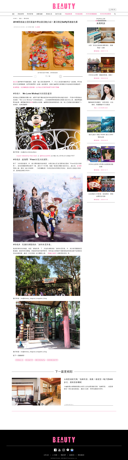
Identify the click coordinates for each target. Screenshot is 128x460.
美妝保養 (21, 14)
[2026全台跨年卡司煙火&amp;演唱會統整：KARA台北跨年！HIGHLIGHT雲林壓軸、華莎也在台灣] (101, 154)
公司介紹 (46, 455)
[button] (60, 76)
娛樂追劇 (40, 14)
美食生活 (49, 14)
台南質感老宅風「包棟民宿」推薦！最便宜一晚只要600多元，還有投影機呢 (88, 380)
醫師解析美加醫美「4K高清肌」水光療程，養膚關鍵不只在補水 (100, 103)
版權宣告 (71, 455)
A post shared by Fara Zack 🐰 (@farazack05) (34, 156)
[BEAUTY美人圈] (64, 6)
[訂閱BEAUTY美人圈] (72, 450)
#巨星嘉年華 (29, 360)
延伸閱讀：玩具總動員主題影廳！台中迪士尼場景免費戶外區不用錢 (36, 87)
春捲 (38, 27)
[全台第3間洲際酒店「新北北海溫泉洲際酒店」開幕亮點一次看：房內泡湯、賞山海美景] (101, 35)
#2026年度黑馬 (105, 14)
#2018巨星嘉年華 (52, 360)
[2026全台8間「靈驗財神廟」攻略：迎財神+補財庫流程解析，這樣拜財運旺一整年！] (101, 65)
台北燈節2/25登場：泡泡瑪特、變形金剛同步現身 (100, 195)
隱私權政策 (81, 455)
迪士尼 (15, 82)
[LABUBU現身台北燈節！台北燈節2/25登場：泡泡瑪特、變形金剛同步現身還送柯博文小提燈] (101, 184)
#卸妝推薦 (79, 14)
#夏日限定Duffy (40, 360)
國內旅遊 (26, 18)
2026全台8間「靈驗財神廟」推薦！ (101, 75)
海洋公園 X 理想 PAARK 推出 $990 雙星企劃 (101, 136)
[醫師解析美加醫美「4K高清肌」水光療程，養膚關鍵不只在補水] (101, 92)
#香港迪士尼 (19, 360)
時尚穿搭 (30, 14)
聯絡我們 (63, 455)
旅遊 (20, 18)
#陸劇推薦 (68, 14)
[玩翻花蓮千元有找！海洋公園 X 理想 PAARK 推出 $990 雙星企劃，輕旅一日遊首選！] (101, 124)
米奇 (31, 102)
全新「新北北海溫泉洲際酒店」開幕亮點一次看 (101, 46)
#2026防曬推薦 (91, 14)
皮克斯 (79, 166)
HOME (15, 18)
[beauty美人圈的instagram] (64, 450)
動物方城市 (52, 253)
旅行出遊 (58, 14)
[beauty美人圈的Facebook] (56, 450)
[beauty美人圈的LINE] (68, 450)
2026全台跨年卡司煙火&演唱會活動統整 (101, 165)
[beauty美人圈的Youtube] (60, 450)
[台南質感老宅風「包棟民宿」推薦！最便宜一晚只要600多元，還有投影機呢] (36, 392)
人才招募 (54, 455)
